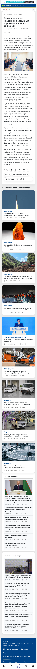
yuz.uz (32, 662)
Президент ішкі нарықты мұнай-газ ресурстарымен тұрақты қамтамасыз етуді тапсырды (17, 584)
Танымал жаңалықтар (13, 556)
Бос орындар (8, 653)
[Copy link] (27, 170)
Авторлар (15, 649)
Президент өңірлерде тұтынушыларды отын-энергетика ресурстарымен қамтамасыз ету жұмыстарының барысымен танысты (18, 605)
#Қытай (7, 174)
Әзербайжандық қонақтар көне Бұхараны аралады (15, 544)
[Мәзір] (33, 9)
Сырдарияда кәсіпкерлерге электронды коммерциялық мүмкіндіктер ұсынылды (18, 509)
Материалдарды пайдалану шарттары (16, 656)
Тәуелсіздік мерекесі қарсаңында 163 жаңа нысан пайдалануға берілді (17, 518)
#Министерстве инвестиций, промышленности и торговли (14, 178)
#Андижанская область (20, 174)
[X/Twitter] (19, 170)
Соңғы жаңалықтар (12, 476)
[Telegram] (11, 170)
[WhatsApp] (23, 170)
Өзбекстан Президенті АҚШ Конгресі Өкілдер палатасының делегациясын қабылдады (17, 527)
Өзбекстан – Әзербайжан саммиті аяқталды (16, 536)
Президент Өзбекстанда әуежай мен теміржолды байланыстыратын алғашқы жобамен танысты (17, 626)
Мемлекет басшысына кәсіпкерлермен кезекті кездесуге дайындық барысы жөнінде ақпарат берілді (18, 594)
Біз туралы (7, 649)
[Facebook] (15, 170)
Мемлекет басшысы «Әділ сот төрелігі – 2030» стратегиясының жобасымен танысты (18, 616)
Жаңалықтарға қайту (14, 14)
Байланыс (24, 649)
